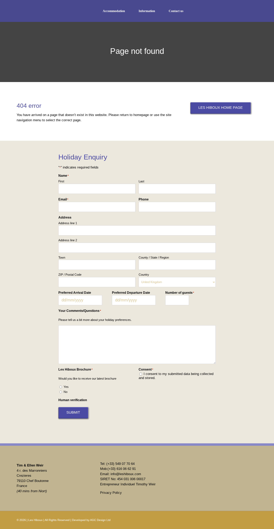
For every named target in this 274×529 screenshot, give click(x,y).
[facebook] (222, 11)
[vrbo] (204, 467)
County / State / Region (154, 257)
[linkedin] (239, 11)
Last (141, 181)
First (61, 181)
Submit (73, 412)
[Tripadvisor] (204, 484)
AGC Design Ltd (100, 520)
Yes (66, 386)
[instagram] (231, 11)
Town (61, 257)
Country (144, 274)
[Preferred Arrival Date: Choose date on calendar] (107, 300)
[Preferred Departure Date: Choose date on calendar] (160, 300)
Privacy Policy (111, 493)
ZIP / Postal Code (69, 274)
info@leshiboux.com (126, 474)
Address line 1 (67, 223)
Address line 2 (67, 240)
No (65, 391)
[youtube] (248, 11)
